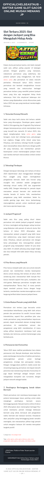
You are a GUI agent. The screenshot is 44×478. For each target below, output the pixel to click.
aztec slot (30, 439)
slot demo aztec (30, 441)
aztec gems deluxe (21, 439)
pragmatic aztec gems (11, 441)
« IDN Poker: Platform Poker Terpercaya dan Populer (20, 451)
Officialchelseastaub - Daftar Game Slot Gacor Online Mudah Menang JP (22, 9)
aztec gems (31, 134)
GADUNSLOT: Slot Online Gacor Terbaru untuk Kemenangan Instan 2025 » (23, 459)
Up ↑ (23, 473)
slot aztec (21, 441)
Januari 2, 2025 (9, 42)
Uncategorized (16, 435)
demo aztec (8, 80)
